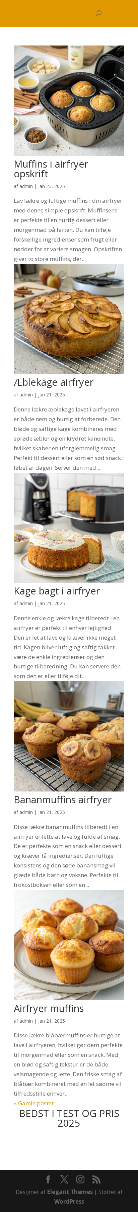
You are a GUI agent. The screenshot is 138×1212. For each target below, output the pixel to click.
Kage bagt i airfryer (57, 590)
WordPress (69, 1201)
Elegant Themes (70, 1192)
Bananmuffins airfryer (63, 799)
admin (26, 186)
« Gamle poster (34, 1103)
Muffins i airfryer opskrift (51, 168)
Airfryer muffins (49, 1008)
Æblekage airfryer (53, 381)
